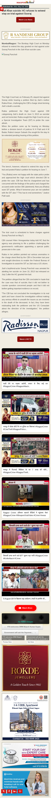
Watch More (27, 608)
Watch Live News (25, 20)
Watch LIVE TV (25, 339)
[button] (25, 368)
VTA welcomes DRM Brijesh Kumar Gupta (22, 627)
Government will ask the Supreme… (20, 632)
